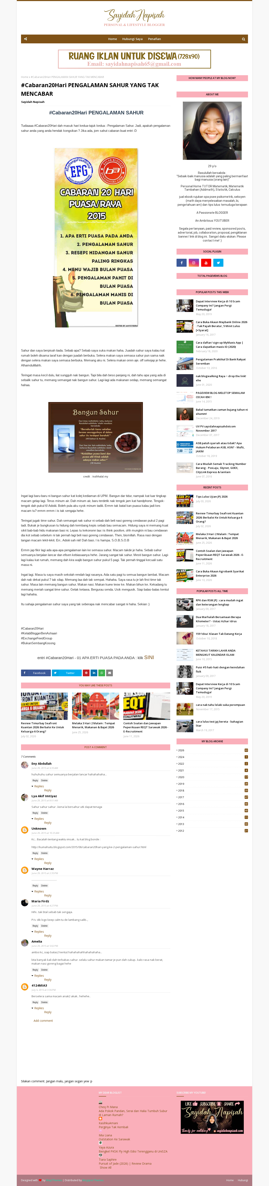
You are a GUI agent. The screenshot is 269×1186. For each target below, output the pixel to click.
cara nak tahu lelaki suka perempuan (220, 705)
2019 (213, 784)
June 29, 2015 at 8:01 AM (45, 800)
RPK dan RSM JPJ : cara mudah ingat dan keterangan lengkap (219, 602)
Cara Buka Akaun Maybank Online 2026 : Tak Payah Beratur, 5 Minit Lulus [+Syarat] (221, 326)
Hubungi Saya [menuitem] (132, 39)
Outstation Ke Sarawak (114, 1139)
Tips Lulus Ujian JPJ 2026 (211, 496)
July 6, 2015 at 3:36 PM (44, 989)
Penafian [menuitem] (154, 39)
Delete (44, 780)
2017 (213, 797)
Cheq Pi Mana (108, 1107)
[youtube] (206, 263)
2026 (213, 750)
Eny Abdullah (41, 763)
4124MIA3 (39, 985)
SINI (149, 657)
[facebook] (182, 263)
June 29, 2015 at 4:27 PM (45, 905)
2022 (212, 764)
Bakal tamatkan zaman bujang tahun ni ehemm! (222, 412)
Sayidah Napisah (33, 102)
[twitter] (218, 263)
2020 (213, 777)
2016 (213, 804)
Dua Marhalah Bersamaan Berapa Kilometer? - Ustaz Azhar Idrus (218, 619)
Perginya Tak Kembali (113, 1127)
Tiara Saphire (108, 1159)
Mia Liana (105, 1135)
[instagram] (194, 263)
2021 (212, 770)
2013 (213, 824)
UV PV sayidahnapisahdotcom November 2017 (216, 428)
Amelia (37, 941)
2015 (213, 810)
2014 (213, 817)
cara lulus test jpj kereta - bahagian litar (219, 724)
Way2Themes (54, 1180)
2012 (213, 831)
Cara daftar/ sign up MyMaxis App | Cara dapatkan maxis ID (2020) (219, 345)
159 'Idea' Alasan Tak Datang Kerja (219, 634)
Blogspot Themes (92, 1180)
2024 (212, 757)
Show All (105, 1167)
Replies (39, 786)
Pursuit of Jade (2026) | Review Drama (125, 1163)
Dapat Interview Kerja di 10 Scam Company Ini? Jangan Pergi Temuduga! (218, 305)
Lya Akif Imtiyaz (44, 796)
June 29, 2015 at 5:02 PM (45, 945)
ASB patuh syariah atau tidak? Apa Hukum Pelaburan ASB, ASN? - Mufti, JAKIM (220, 447)
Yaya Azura (106, 1147)
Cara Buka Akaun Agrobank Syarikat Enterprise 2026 (220, 573)
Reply (35, 780)
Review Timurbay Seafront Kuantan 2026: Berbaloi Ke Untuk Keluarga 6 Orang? (42, 727)
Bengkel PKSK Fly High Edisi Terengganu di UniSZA (133, 1151)
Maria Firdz (40, 901)
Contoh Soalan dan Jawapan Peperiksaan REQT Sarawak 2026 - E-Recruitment (145, 727)
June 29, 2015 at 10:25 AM (45, 832)
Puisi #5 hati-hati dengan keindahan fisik (220, 669)
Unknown (39, 828)
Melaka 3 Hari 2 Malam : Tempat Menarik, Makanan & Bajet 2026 (93, 725)
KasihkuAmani (108, 1123)
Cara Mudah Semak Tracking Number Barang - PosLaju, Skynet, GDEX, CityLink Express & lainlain (221, 468)
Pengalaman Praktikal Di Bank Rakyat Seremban (221, 361)
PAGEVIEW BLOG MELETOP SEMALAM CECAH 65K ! (220, 395)
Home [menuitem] (112, 39)
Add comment (43, 1021)
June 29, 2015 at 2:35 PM (45, 873)
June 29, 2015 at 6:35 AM (45, 768)
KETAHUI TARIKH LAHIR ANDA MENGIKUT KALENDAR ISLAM (216, 653)
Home (24, 77)
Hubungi (243, 1180)
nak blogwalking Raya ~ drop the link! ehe (221, 378)
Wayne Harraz (43, 869)
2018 (213, 790)
